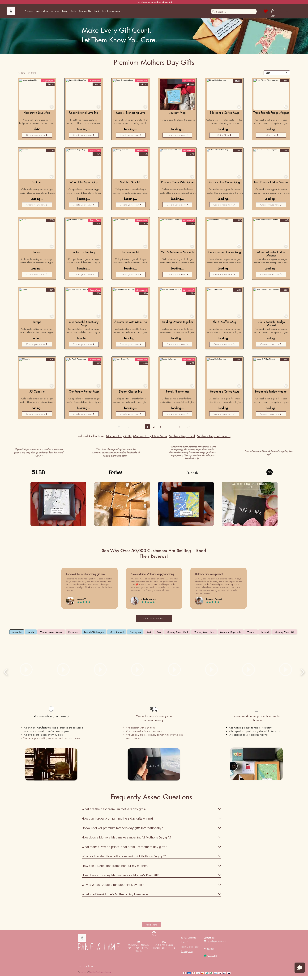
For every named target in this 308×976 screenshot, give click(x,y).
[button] (29, 11)
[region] (37, 164)
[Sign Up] (279, 11)
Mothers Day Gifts (118, 436)
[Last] (188, 427)
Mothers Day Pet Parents (214, 436)
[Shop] (272, 11)
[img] (58, 504)
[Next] (179, 427)
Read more (21, 125)
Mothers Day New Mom (150, 436)
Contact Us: (209, 937)
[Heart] (266, 11)
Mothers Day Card (182, 436)
